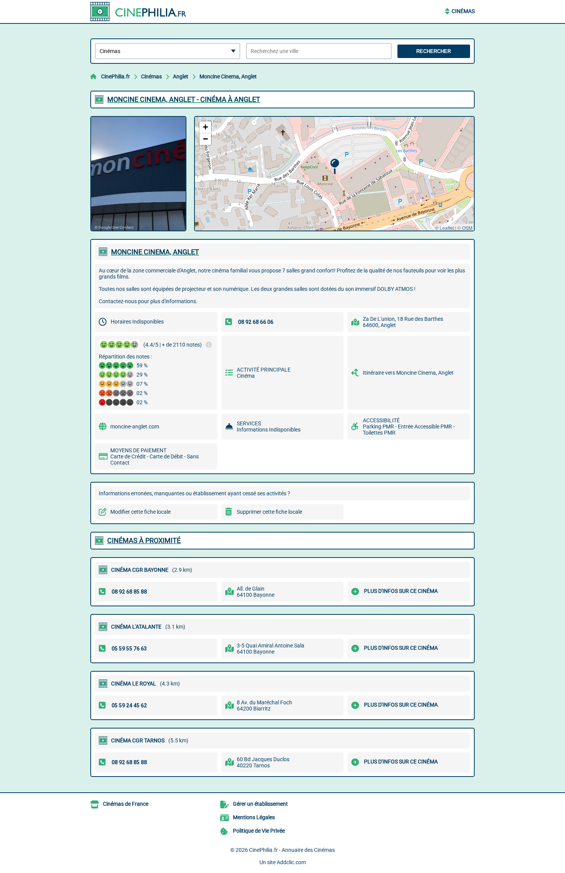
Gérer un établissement (260, 804)
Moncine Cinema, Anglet (228, 76)
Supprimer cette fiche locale (269, 512)
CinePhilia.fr (115, 76)
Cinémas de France (125, 804)
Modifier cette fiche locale (140, 512)
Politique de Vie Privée (259, 831)
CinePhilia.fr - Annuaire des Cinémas (292, 850)
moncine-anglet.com (134, 426)
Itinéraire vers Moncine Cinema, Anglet (408, 373)
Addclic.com (291, 862)
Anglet (180, 76)
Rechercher (433, 51)
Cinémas (463, 11)
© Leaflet (444, 227)
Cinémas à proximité (144, 540)
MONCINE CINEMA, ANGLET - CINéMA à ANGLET (183, 99)
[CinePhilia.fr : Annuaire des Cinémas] (138, 11)
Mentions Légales (254, 817)
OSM (467, 227)
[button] (334, 166)
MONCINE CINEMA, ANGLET (155, 252)
